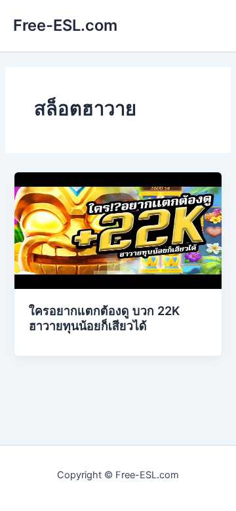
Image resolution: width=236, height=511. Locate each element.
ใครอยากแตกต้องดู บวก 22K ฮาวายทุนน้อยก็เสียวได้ (104, 318)
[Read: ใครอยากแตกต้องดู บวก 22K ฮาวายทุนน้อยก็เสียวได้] (117, 230)
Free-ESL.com (65, 25)
